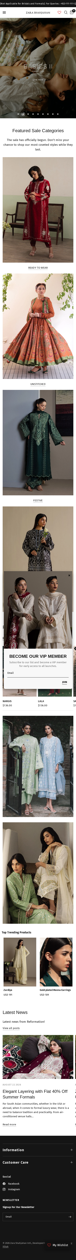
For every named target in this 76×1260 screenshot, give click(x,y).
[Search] (66, 12)
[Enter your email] (69, 1217)
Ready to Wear (38, 267)
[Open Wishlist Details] (59, 12)
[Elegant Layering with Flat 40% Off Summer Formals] (38, 1057)
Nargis (7, 701)
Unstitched (38, 384)
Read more (9, 1124)
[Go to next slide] (68, 970)
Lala (41, 701)
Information (13, 1150)
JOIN (64, 682)
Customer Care (15, 1162)
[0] (71, 12)
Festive (38, 500)
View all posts (11, 1028)
